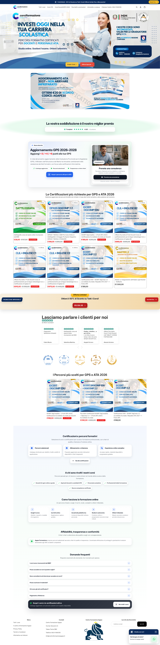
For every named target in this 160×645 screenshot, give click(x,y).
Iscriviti (142, 624)
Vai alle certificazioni (81, 460)
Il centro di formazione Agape (22, 625)
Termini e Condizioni (19, 632)
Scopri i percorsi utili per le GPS (61, 174)
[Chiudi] (155, 632)
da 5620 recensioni (48, 322)
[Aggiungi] (42, 230)
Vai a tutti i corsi (124, 604)
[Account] (141, 7)
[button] (78, 347)
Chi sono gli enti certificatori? (39, 589)
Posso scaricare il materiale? (39, 582)
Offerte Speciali (87, 64)
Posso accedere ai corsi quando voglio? (42, 569)
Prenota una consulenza (111, 177)
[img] (81, 320)
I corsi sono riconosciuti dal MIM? (40, 563)
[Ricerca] (137, 7)
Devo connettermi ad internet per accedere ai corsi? (46, 576)
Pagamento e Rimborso (37, 595)
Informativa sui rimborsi (20, 635)
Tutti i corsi (16, 622)
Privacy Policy (17, 629)
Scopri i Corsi (72, 64)
